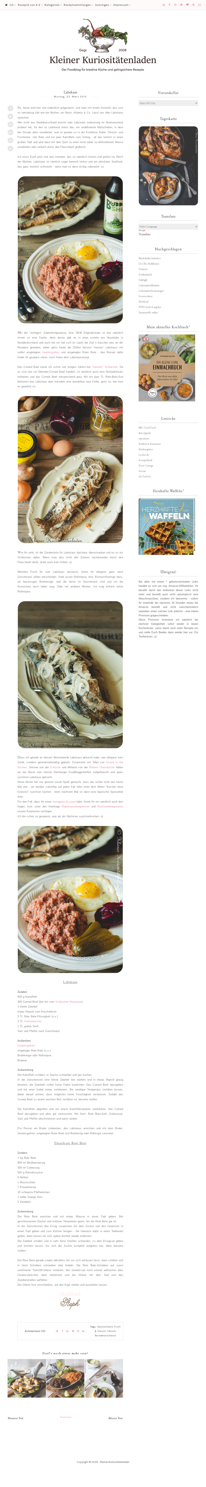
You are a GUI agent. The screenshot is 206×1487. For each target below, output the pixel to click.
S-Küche (55, 767)
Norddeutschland (105, 1335)
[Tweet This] (10, 116)
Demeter (143, 269)
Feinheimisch (145, 274)
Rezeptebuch (145, 460)
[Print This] (10, 148)
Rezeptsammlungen (77, 4)
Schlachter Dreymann (68, 1001)
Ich (12, 4)
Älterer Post (115, 1418)
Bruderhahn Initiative (150, 258)
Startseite (66, 1417)
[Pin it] (10, 124)
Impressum (121, 4)
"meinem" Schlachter (105, 366)
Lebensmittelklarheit (149, 285)
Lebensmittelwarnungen (151, 290)
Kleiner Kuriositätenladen (114, 1461)
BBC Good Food (147, 427)
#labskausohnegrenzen (76, 806)
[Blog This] (10, 140)
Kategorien (52, 4)
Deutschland (105, 1326)
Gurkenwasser (32, 1021)
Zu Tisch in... (145, 476)
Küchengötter (146, 449)
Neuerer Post (16, 1418)
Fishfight (143, 280)
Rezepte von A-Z (29, 4)
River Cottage (146, 465)
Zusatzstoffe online (148, 312)
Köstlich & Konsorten (150, 444)
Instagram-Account (64, 801)
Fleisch (111, 1331)
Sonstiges (102, 4)
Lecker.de (144, 454)
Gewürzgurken (51, 352)
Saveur (142, 471)
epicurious (144, 438)
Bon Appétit (145, 433)
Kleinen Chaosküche (101, 767)
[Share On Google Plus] (10, 132)
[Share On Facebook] (10, 108)
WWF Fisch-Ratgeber (150, 307)
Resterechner (145, 296)
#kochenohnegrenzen (110, 806)
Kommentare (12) (35, 1331)
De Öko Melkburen (149, 263)
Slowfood (143, 301)
